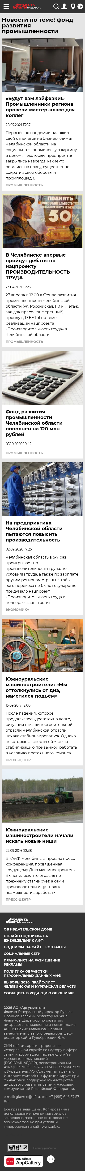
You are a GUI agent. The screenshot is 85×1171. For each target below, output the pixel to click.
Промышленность (24, 185)
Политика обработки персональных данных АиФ (32, 973)
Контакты (55, 947)
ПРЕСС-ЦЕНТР (18, 760)
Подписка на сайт (23, 947)
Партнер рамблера (44, 1148)
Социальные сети (22, 954)
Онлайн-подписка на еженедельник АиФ (26, 938)
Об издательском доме (28, 929)
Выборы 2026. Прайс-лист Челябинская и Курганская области (40, 984)
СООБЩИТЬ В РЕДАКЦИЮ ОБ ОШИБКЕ (39, 993)
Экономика (17, 609)
